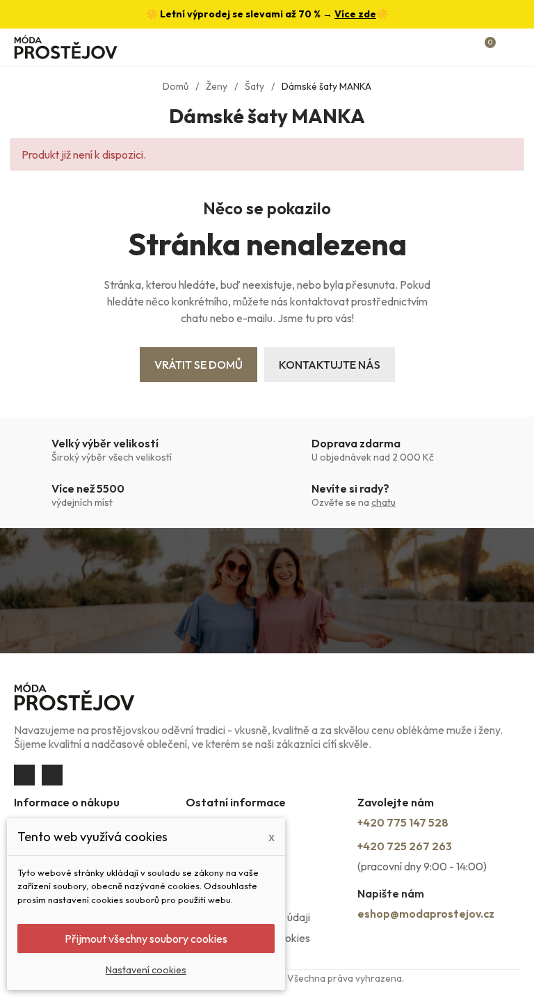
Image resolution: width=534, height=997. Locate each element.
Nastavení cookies (146, 970)
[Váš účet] (463, 47)
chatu (383, 502)
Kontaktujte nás (329, 365)
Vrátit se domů (198, 365)
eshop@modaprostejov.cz (425, 913)
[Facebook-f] (24, 775)
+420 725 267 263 (404, 846)
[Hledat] (439, 47)
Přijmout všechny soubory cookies (146, 939)
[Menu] (513, 47)
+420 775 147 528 (402, 822)
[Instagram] (52, 775)
